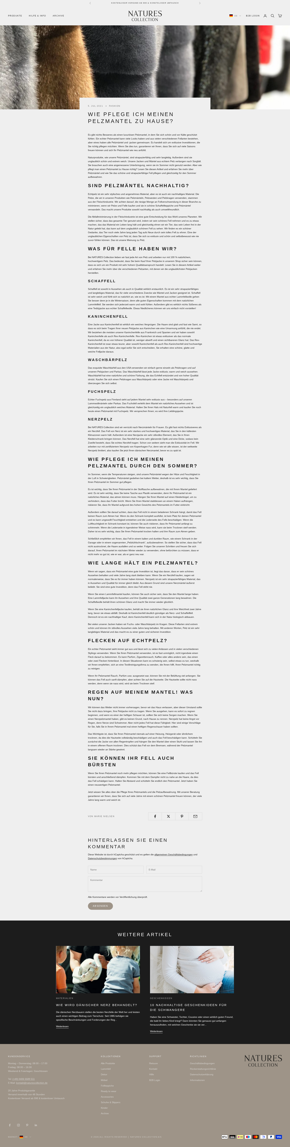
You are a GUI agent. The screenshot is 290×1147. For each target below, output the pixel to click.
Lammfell (106, 1069)
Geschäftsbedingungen (202, 1063)
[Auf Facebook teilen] (155, 816)
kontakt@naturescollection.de (31, 1082)
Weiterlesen (62, 1026)
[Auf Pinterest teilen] (182, 816)
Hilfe (151, 1074)
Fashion (114, 106)
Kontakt (153, 1069)
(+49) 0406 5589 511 (23, 1079)
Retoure (153, 1063)
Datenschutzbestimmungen (102, 858)
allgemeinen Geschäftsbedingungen (173, 854)
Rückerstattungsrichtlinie (203, 1069)
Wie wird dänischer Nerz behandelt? (96, 1005)
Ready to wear (108, 1091)
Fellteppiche (107, 1085)
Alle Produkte (108, 1063)
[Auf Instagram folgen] (18, 1125)
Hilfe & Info (37, 16)
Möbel (104, 1080)
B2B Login (253, 16)
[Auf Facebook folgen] (9, 1125)
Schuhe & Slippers (110, 1102)
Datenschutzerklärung (201, 1074)
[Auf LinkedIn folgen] (36, 1125)
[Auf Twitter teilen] (168, 816)
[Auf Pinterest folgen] (27, 1125)
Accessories (107, 1096)
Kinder (104, 1108)
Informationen (197, 1080)
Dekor (104, 1074)
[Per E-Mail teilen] (195, 816)
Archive (58, 16)
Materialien (64, 998)
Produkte (15, 16)
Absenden (100, 906)
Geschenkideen (161, 998)
